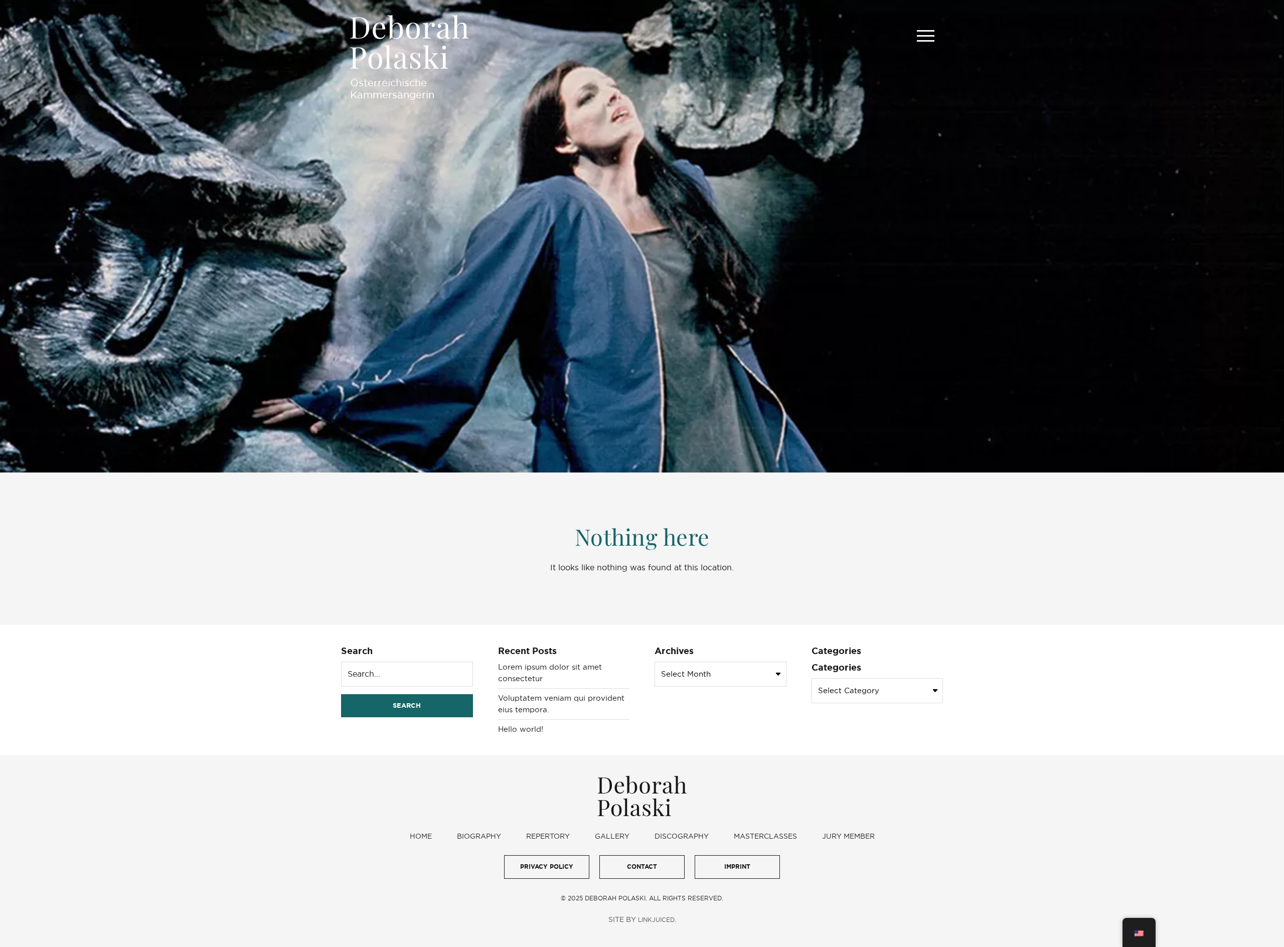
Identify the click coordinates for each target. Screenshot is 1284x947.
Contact (642, 866)
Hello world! (520, 729)
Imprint (737, 866)
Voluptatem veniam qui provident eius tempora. (561, 704)
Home (421, 836)
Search (357, 651)
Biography (479, 836)
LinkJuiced (656, 919)
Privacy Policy (546, 866)
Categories (836, 667)
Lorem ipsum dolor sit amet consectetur (550, 673)
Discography (682, 836)
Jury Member (848, 836)
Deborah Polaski (409, 42)
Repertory (548, 836)
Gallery (612, 836)
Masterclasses (765, 836)
